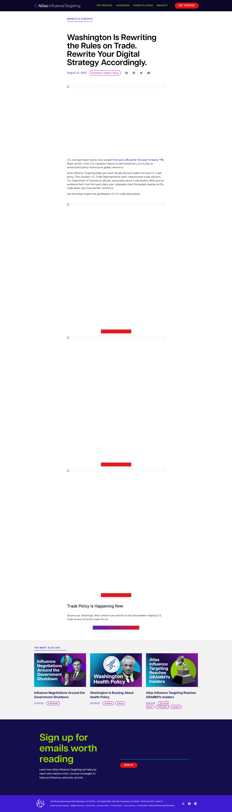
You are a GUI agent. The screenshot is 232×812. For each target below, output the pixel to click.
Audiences (122, 6)
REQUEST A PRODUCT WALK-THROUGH (116, 627)
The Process (104, 6)
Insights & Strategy (80, 19)
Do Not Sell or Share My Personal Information (156, 806)
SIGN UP (128, 765)
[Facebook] (189, 803)
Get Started (187, 6)
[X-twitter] (183, 803)
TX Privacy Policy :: (116, 806)
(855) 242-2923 (147, 802)
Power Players (143, 6)
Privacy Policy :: (91, 806)
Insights (162, 6)
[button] (126, 73)
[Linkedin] (195, 803)
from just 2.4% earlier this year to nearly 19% (138, 160)
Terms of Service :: (130, 806)
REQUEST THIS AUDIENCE (116, 331)
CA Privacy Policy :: (103, 806)
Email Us (159, 802)
